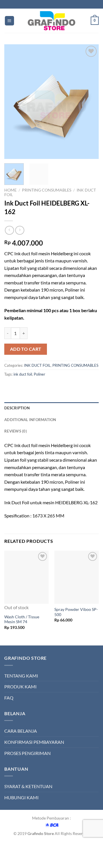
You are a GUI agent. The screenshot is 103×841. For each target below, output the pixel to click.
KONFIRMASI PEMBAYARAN (34, 742)
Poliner (39, 374)
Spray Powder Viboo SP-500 (76, 612)
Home (10, 190)
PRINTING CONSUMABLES (46, 190)
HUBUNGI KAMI (21, 797)
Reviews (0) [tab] (15, 431)
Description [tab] (17, 408)
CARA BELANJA (20, 731)
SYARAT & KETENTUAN (28, 786)
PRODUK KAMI (20, 686)
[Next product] (9, 230)
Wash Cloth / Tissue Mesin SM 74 (21, 619)
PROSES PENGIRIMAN (27, 753)
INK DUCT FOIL (37, 365)
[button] (9, 20)
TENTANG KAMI (21, 675)
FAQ (8, 697)
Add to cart (25, 349)
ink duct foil (22, 374)
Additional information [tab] (30, 419)
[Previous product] (19, 230)
